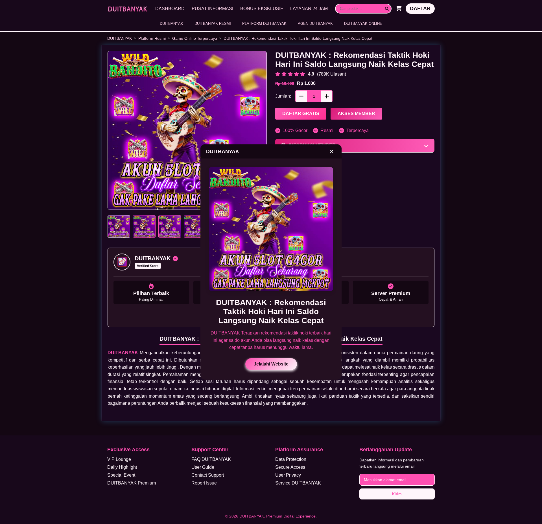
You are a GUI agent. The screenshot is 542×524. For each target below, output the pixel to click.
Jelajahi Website (271, 364)
